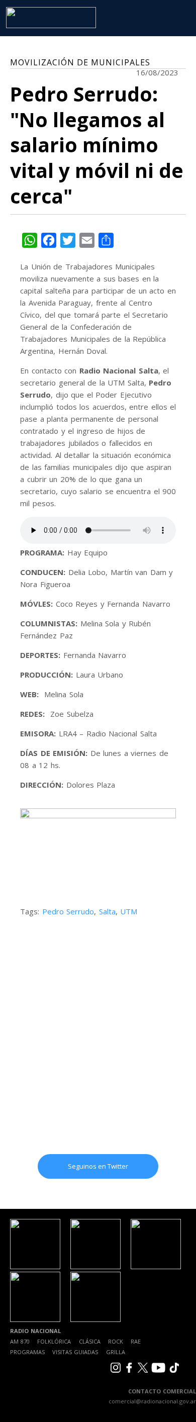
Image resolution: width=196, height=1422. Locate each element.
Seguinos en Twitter (98, 1166)
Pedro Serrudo (68, 911)
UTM (128, 911)
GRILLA (115, 1352)
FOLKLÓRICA (54, 1341)
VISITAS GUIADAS (75, 1352)
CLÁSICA (90, 1341)
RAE (136, 1341)
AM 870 (20, 1341)
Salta (107, 911)
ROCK (115, 1341)
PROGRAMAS (27, 1352)
